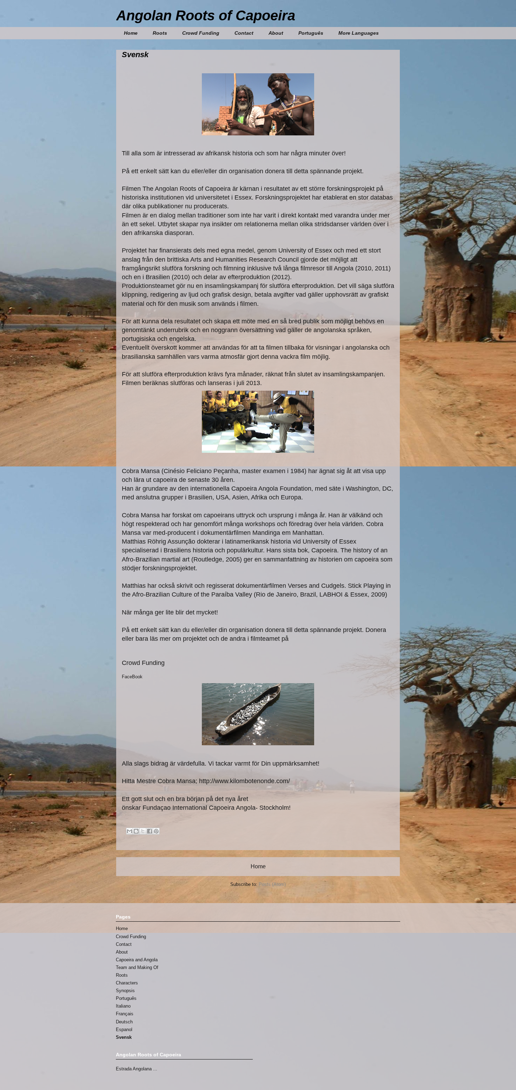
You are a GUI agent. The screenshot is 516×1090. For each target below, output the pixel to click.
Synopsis (125, 990)
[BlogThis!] (136, 831)
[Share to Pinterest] (156, 831)
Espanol (124, 1029)
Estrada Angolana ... (136, 1068)
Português (310, 33)
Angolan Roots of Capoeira (205, 15)
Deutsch (124, 1021)
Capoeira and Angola (137, 959)
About (122, 952)
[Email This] (129, 831)
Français (124, 1013)
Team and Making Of (137, 967)
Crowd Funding (200, 33)
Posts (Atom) (272, 884)
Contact (243, 33)
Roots (160, 33)
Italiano (123, 1006)
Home (131, 33)
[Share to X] (142, 831)
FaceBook (132, 676)
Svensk (124, 1037)
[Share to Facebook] (149, 831)
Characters (127, 982)
